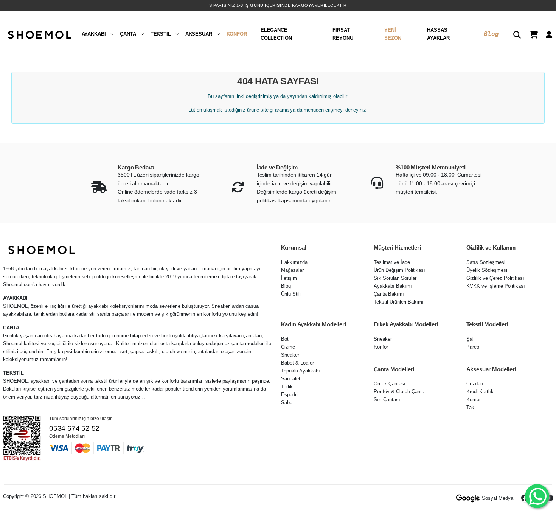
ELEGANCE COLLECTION (276, 34)
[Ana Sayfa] (39, 34)
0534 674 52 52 (74, 428)
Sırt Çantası (387, 399)
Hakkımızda (294, 262)
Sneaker (290, 355)
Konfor (237, 34)
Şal (470, 339)
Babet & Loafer (297, 363)
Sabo (286, 402)
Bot (285, 339)
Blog (491, 33)
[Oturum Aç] (546, 34)
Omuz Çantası (389, 383)
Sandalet (290, 379)
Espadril (290, 394)
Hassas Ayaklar (438, 34)
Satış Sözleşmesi (485, 262)
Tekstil (161, 34)
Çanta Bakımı (389, 294)
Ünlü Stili (291, 294)
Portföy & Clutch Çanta (399, 391)
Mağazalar (292, 270)
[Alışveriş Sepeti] (531, 34)
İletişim (289, 278)
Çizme (288, 347)
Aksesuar (198, 34)
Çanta (128, 34)
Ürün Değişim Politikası (399, 270)
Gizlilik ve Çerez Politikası (495, 278)
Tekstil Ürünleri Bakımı (399, 302)
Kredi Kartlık (480, 391)
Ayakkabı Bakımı (393, 286)
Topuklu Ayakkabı (300, 371)
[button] (514, 34)
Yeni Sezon (392, 34)
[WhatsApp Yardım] (537, 496)
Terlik (287, 386)
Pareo (472, 347)
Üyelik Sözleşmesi (486, 270)
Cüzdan (474, 383)
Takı (471, 407)
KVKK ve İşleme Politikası (495, 286)
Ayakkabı (94, 34)
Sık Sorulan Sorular (395, 278)
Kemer (473, 399)
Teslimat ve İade (392, 262)
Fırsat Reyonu (342, 34)
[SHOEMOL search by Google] (468, 498)
